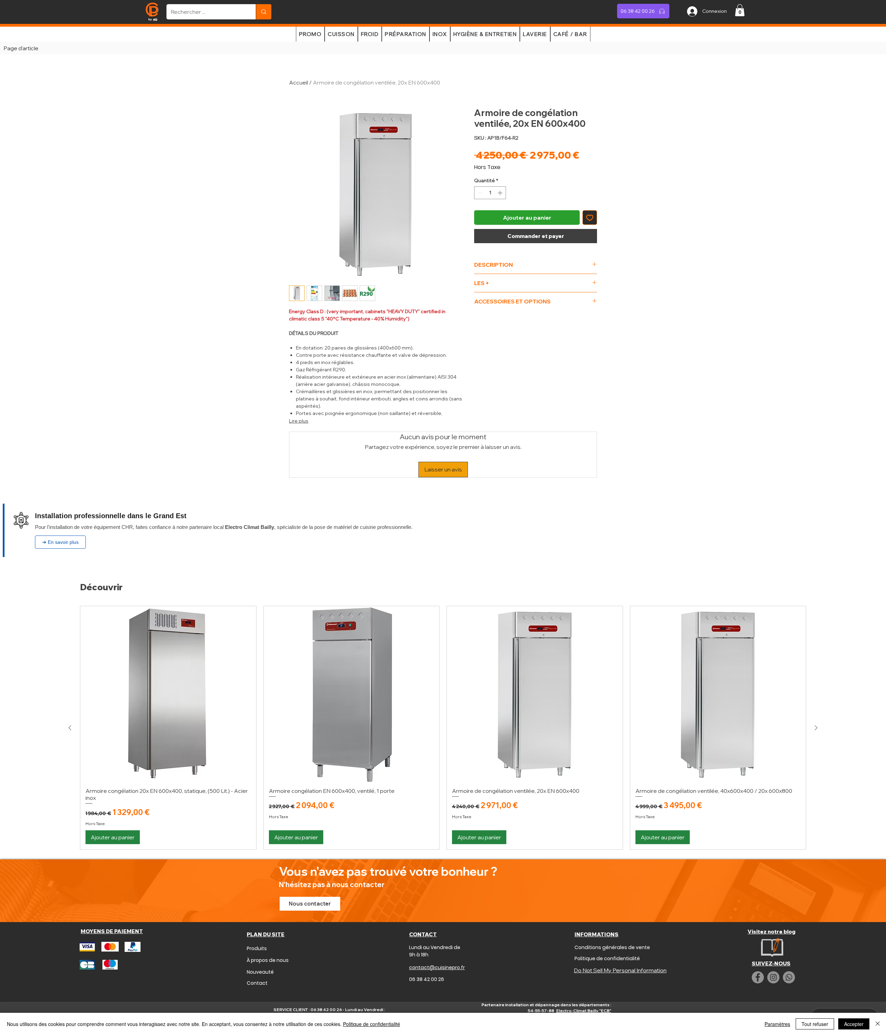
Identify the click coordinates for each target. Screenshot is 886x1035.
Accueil (298, 82)
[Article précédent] (70, 728)
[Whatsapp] (789, 977)
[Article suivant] (816, 728)
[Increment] (500, 193)
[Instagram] (773, 977)
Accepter (854, 1023)
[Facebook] (758, 977)
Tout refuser (815, 1023)
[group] (443, 727)
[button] (740, 10)
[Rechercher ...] (263, 11)
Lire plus (298, 421)
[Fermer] (878, 1023)
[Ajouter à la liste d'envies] (589, 217)
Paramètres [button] (777, 1023)
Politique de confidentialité (371, 1023)
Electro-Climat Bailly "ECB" (583, 1010)
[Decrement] (479, 193)
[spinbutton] (490, 193)
